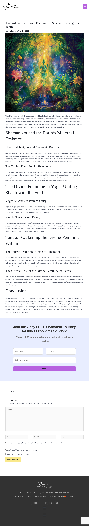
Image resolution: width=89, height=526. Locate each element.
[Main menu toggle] (85, 6)
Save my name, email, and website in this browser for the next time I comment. (35, 443)
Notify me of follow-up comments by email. (22, 450)
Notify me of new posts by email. (18, 454)
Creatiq (71, 496)
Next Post (82, 392)
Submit (44, 368)
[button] (44, 508)
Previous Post (8, 392)
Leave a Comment (11, 31)
